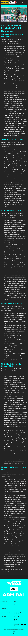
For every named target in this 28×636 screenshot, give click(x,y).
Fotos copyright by (16, 625)
